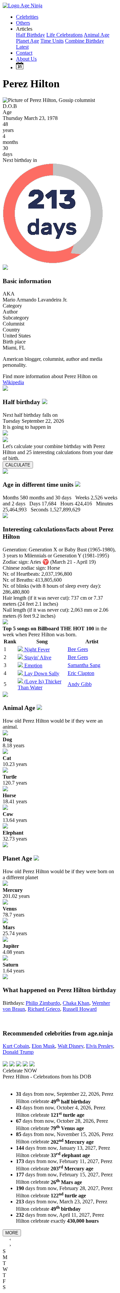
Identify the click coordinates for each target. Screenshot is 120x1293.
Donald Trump (18, 1052)
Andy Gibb (80, 684)
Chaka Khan (76, 1003)
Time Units (52, 41)
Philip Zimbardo (43, 1003)
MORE (11, 1232)
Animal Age (96, 35)
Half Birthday (30, 35)
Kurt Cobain (16, 1046)
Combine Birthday (84, 41)
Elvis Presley (99, 1046)
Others (23, 23)
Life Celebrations (64, 35)
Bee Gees (78, 649)
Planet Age (27, 41)
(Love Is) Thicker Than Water (39, 684)
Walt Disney (70, 1046)
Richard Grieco (44, 1009)
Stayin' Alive (37, 657)
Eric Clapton (81, 673)
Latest (22, 47)
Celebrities (27, 17)
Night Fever (37, 649)
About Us (26, 59)
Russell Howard (80, 1009)
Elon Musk (43, 1046)
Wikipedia (13, 382)
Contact (24, 53)
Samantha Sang (84, 665)
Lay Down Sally (41, 673)
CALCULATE (17, 464)
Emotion (33, 665)
